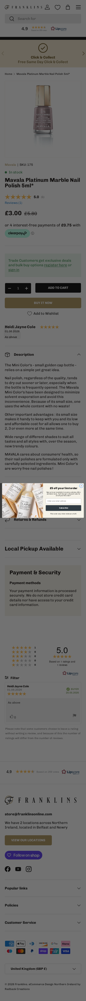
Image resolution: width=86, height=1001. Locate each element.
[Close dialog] (81, 486)
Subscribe (63, 508)
